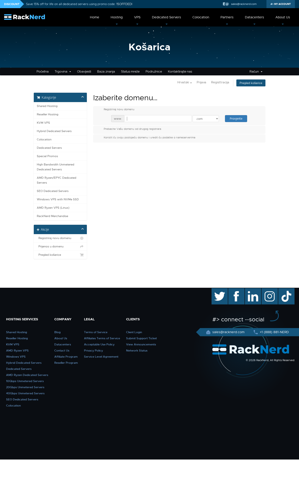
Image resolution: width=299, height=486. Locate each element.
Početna (43, 71)
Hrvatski (183, 82)
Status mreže (130, 71)
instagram (269, 290)
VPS (137, 17)
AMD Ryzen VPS (17, 350)
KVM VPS (43, 123)
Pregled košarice (251, 83)
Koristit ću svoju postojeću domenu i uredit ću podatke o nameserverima (149, 137)
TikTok (283, 290)
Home (94, 17)
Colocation (200, 17)
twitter (217, 290)
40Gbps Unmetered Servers (25, 393)
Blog (57, 332)
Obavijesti (84, 71)
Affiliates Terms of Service (102, 338)
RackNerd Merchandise (52, 216)
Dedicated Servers (166, 17)
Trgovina (62, 71)
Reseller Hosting (47, 114)
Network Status (136, 350)
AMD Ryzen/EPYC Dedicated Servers (56, 180)
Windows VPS (16, 356)
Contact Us (61, 350)
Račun (255, 71)
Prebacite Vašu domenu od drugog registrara (132, 129)
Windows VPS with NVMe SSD (58, 199)
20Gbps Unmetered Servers (25, 387)
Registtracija (220, 82)
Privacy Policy (93, 350)
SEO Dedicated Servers (53, 191)
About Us (282, 17)
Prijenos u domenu (50, 246)
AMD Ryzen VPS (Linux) (53, 207)
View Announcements (141, 344)
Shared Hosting (47, 106)
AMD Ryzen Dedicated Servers (27, 375)
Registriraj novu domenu (54, 238)
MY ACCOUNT (282, 4)
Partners (227, 17)
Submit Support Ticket (141, 338)
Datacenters (254, 17)
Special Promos (47, 156)
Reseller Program (66, 363)
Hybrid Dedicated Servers (54, 131)
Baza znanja (106, 71)
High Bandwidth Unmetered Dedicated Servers (55, 167)
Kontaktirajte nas (180, 71)
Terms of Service (95, 332)
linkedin (251, 290)
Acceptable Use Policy (99, 344)
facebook (235, 290)
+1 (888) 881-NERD (274, 332)
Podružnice (154, 71)
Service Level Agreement (101, 356)
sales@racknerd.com (244, 4)
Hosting (117, 17)
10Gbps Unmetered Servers (25, 381)
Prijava (201, 82)
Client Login (134, 332)
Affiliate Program (66, 356)
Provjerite (236, 118)
